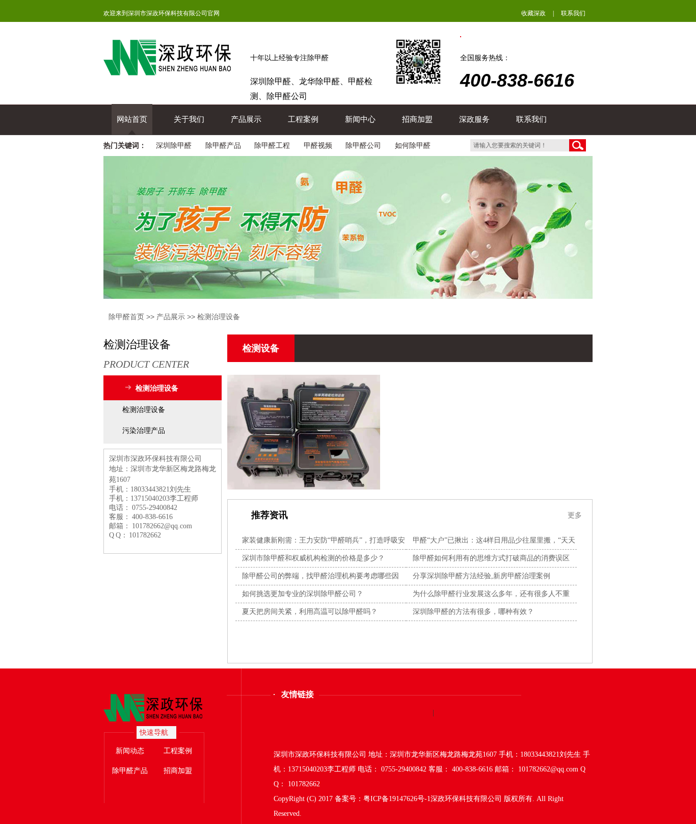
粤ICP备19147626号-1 (397, 799)
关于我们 (189, 119)
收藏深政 (533, 13)
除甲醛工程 (272, 145)
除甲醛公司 (363, 145)
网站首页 (132, 119)
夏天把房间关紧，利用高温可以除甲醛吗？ (310, 611)
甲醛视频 (318, 145)
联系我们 (573, 13)
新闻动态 (130, 751)
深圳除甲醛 (174, 145)
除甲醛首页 (126, 317)
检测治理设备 (218, 317)
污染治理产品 (143, 430)
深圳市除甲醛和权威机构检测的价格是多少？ (313, 558)
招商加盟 (417, 119)
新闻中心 (360, 119)
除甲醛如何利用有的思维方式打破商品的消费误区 (491, 558)
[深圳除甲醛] (162, 708)
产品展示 (246, 119)
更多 (575, 515)
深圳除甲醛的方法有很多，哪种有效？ (473, 611)
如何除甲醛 (413, 145)
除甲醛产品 (223, 145)
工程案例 (303, 119)
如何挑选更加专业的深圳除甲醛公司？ (302, 594)
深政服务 (474, 119)
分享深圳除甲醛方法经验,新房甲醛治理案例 (481, 576)
